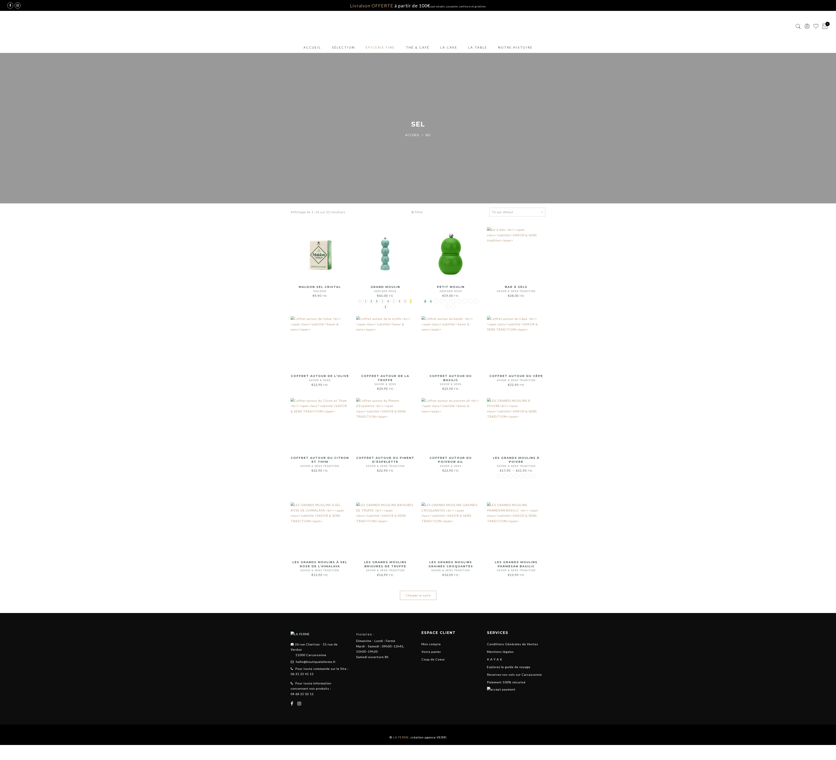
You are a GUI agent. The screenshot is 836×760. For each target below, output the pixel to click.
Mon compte (431, 644)
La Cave (448, 47)
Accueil (312, 47)
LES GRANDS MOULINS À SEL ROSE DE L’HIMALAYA (319, 566)
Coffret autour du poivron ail (451, 462)
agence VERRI (436, 737)
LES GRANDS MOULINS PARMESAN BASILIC (516, 566)
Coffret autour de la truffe (385, 380)
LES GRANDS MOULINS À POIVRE (516, 462)
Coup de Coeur (433, 659)
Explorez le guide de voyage (508, 667)
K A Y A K (494, 659)
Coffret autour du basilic (451, 380)
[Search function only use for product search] (798, 26)
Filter (418, 212)
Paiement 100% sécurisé (506, 682)
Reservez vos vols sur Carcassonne (514, 674)
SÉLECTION (343, 47)
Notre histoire (515, 47)
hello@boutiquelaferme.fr (316, 662)
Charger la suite (418, 595)
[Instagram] (299, 704)
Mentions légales (500, 652)
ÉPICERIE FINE (380, 47)
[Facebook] (292, 704)
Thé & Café (418, 47)
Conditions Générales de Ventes (512, 644)
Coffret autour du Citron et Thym (320, 462)
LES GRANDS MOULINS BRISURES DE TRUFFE (385, 566)
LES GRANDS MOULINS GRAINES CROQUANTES (450, 566)
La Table (477, 47)
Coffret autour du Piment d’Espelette (385, 462)
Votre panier (431, 652)
